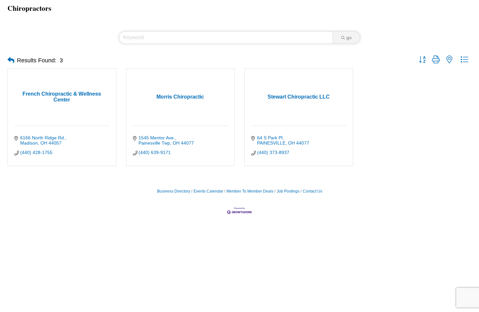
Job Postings (288, 191)
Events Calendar (208, 191)
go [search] (349, 37)
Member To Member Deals (249, 191)
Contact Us (312, 191)
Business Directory (173, 191)
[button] (10, 60)
